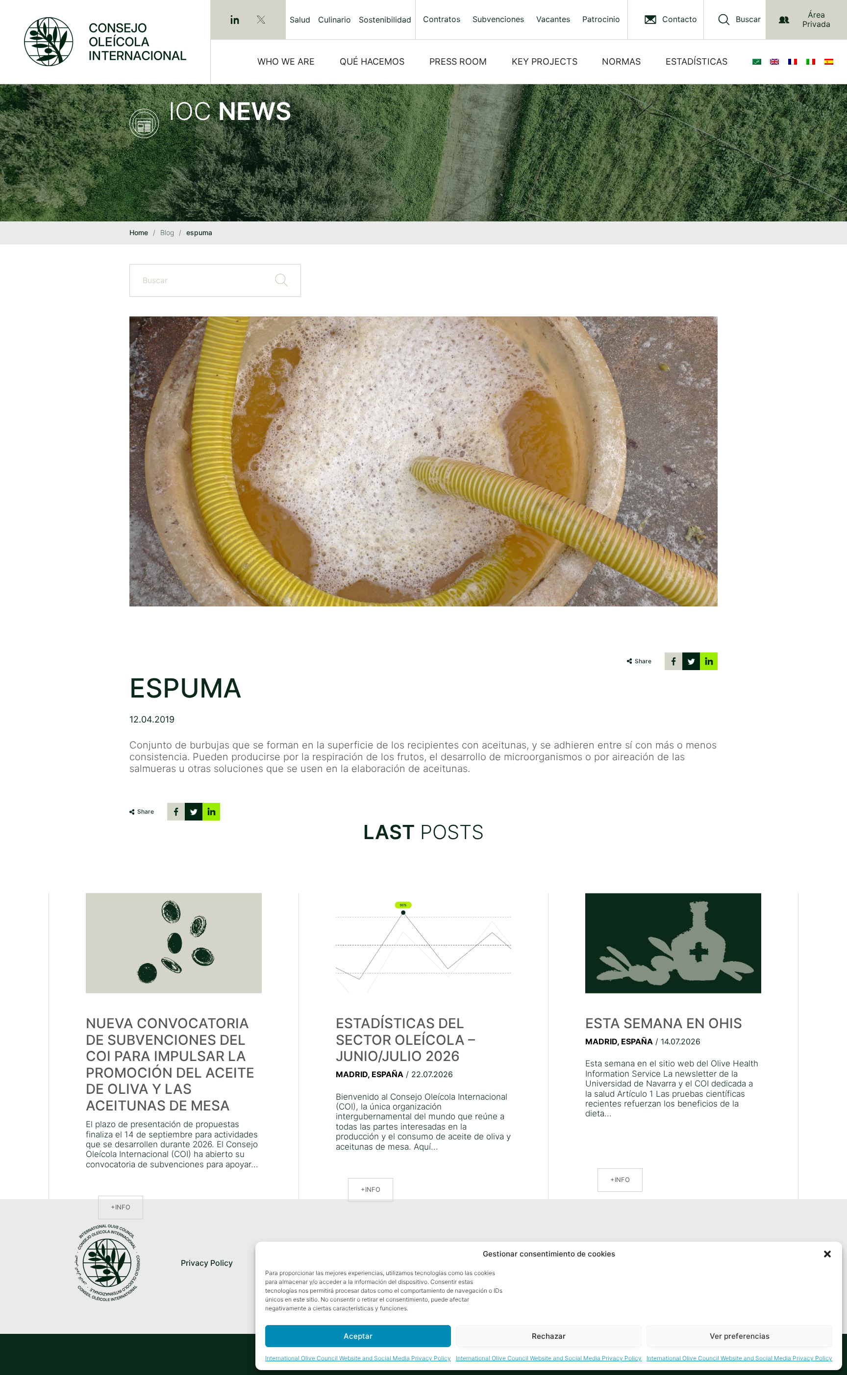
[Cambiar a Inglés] (776, 62)
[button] (827, 1254)
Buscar (748, 19)
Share (643, 661)
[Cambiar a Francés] (794, 62)
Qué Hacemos (372, 61)
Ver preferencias (740, 1336)
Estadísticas (696, 61)
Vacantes (553, 19)
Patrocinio (601, 19)
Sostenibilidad (385, 19)
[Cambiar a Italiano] (812, 62)
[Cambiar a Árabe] (758, 62)
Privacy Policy (207, 1263)
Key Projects (544, 61)
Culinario (334, 19)
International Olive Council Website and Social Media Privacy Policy (358, 1358)
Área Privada (816, 19)
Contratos (441, 19)
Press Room (458, 61)
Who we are (286, 61)
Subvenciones (498, 19)
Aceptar (358, 1336)
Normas (621, 61)
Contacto (679, 19)
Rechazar (549, 1336)
